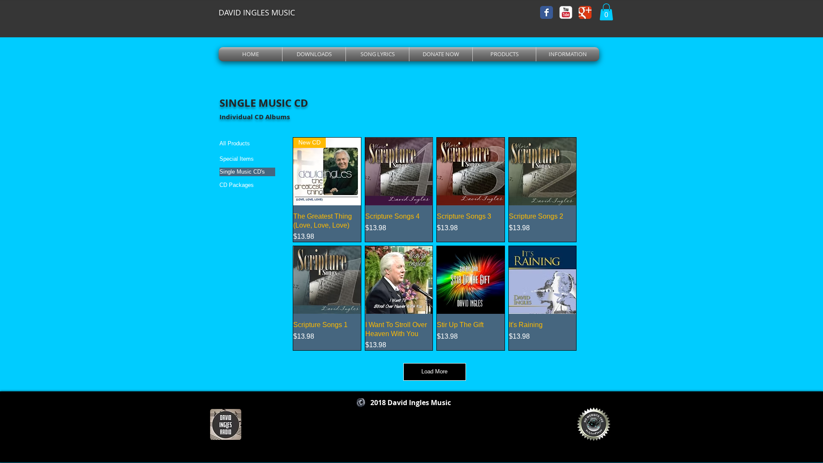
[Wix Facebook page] (546, 12)
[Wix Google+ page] (585, 12)
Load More (434, 371)
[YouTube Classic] (565, 12)
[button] (606, 11)
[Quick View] (399, 171)
